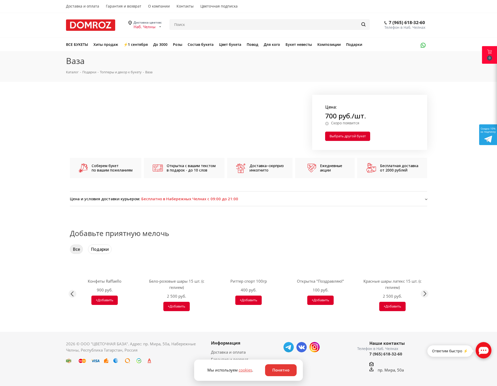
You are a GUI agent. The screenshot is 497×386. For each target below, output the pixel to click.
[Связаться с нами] (483, 350)
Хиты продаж (105, 44)
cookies (245, 370)
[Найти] (363, 24)
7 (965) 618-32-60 (407, 22)
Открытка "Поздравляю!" (320, 281)
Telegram (288, 347)
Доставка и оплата (228, 352)
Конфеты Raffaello (104, 281)
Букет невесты (299, 44)
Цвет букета (230, 44)
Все (76, 249)
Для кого (272, 44)
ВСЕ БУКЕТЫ (77, 44)
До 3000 (160, 44)
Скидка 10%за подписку (488, 130)
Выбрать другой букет (348, 136)
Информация (225, 343)
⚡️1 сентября (135, 44)
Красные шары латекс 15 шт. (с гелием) (392, 284)
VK (301, 347)
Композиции (329, 44)
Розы (177, 44)
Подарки (354, 44)
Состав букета (201, 44)
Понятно (280, 370)
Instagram (314, 347)
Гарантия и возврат (229, 359)
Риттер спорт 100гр (248, 281)
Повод (252, 44)
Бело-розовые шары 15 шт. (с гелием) (176, 284)
